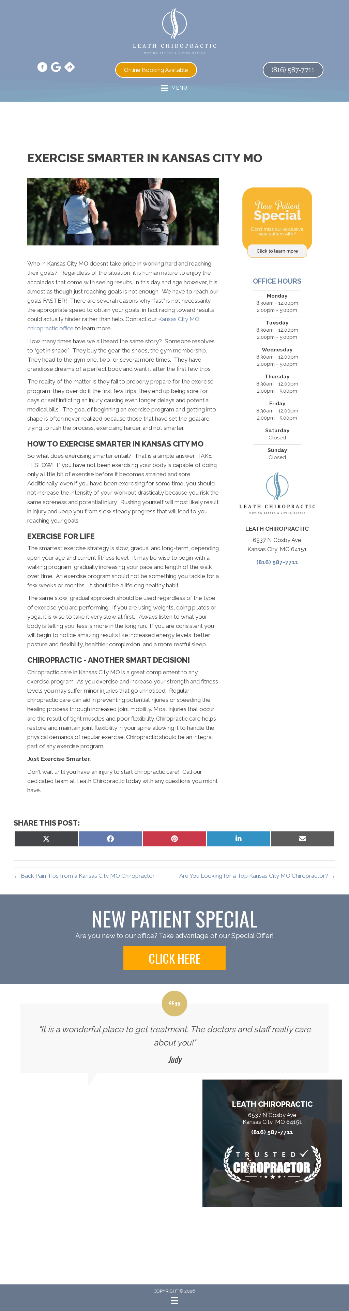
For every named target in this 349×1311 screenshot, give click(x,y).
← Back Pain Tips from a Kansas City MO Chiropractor (84, 875)
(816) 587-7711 (277, 562)
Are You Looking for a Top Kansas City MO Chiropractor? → (257, 875)
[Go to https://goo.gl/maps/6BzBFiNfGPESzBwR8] (69, 68)
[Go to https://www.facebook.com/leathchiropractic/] (42, 68)
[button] (174, 958)
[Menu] (174, 1300)
